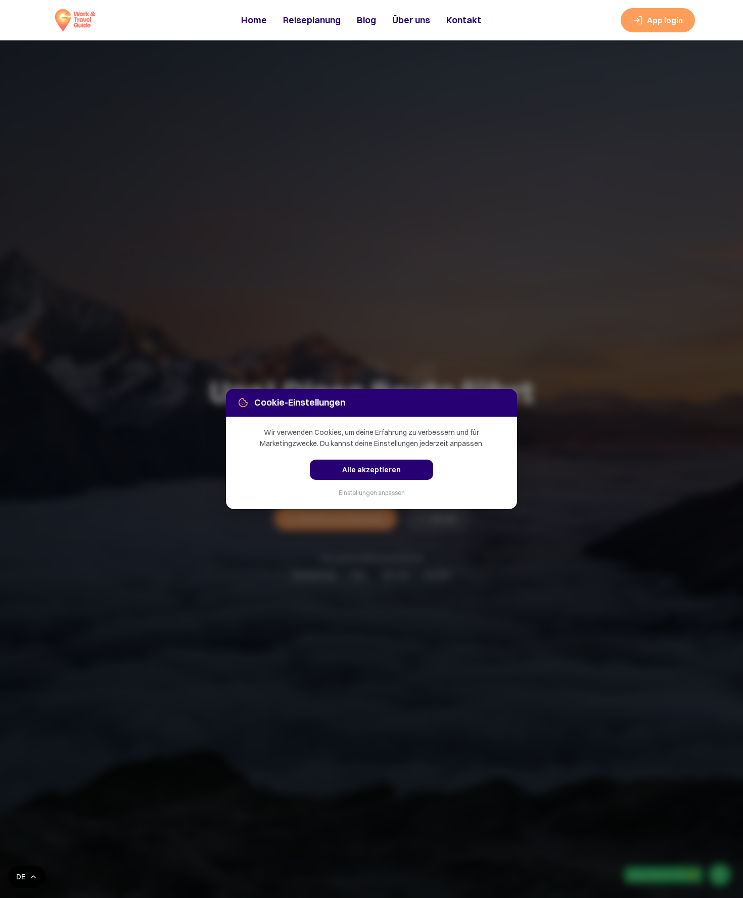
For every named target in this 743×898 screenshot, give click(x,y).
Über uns (411, 20)
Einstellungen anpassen (372, 492)
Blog (366, 20)
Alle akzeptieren (371, 469)
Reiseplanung (312, 20)
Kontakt (463, 20)
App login (665, 20)
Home (254, 20)
